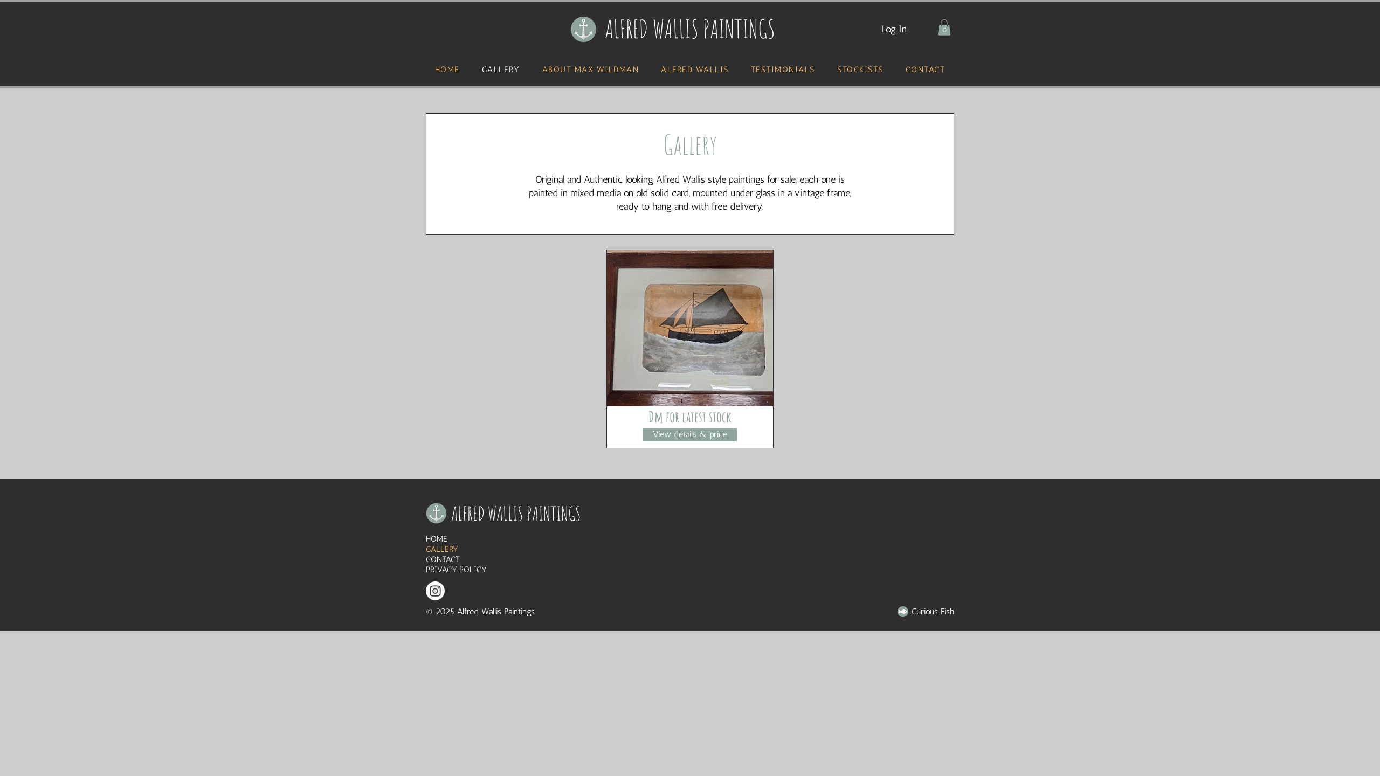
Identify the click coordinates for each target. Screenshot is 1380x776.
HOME (436, 539)
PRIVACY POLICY (456, 569)
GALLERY (442, 549)
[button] (944, 27)
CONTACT (443, 559)
